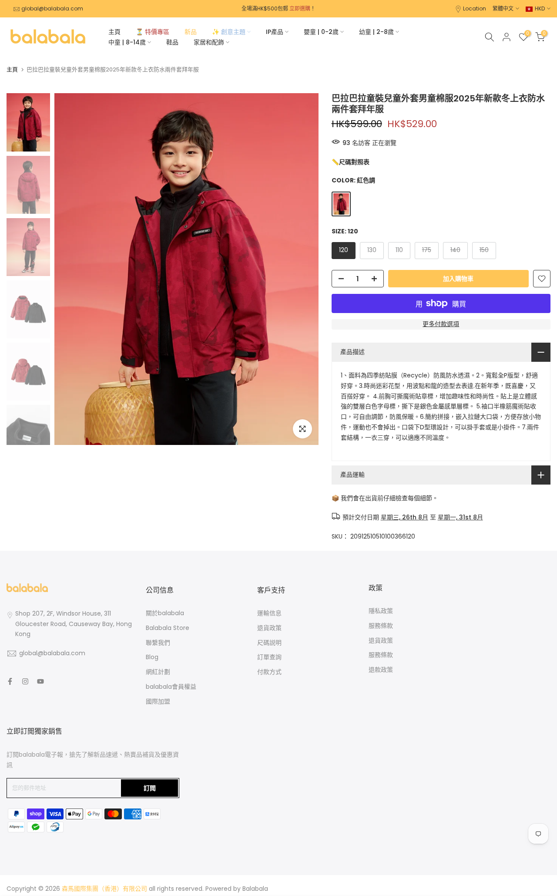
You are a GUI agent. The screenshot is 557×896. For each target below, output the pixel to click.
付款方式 (269, 671)
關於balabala (165, 613)
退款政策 (381, 669)
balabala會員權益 (171, 686)
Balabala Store (167, 627)
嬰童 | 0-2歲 (321, 31)
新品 (191, 31)
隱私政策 (381, 610)
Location (474, 8)
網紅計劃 (158, 671)
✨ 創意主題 (228, 31)
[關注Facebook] (10, 681)
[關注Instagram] (25, 681)
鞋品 (172, 42)
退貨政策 (269, 627)
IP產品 (274, 31)
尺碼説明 (269, 642)
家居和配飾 (209, 42)
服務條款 (381, 625)
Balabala (255, 888)
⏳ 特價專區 (152, 31)
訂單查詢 (269, 657)
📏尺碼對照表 (350, 162)
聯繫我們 (158, 642)
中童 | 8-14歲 (127, 42)
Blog (152, 657)
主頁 (114, 31)
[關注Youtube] (40, 681)
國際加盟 (158, 701)
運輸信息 (269, 613)
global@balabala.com (52, 8)
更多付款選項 (441, 324)
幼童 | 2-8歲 (376, 31)
